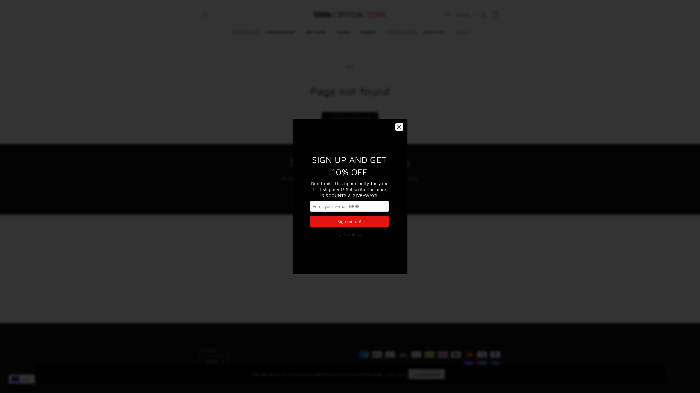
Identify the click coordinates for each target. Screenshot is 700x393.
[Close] (399, 127)
